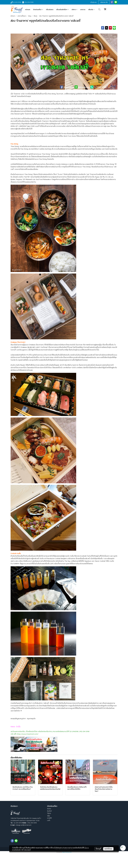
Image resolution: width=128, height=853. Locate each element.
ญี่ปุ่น (48, 816)
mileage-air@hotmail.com (23, 825)
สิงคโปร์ (49, 811)
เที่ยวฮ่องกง (49, 9)
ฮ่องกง (49, 808)
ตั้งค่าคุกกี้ (98, 849)
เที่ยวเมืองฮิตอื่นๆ (61, 9)
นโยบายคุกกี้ (27, 850)
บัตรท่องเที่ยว (37, 9)
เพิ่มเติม (91, 9)
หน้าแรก (27, 9)
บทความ (82, 9)
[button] (99, 9)
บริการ (74, 9)
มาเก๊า (48, 820)
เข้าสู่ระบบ (93, 2)
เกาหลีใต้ (49, 818)
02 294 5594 (17, 2)
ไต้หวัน (49, 813)
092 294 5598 (28, 2)
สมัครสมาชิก (104, 2)
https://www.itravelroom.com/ (27, 734)
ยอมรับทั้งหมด (108, 849)
